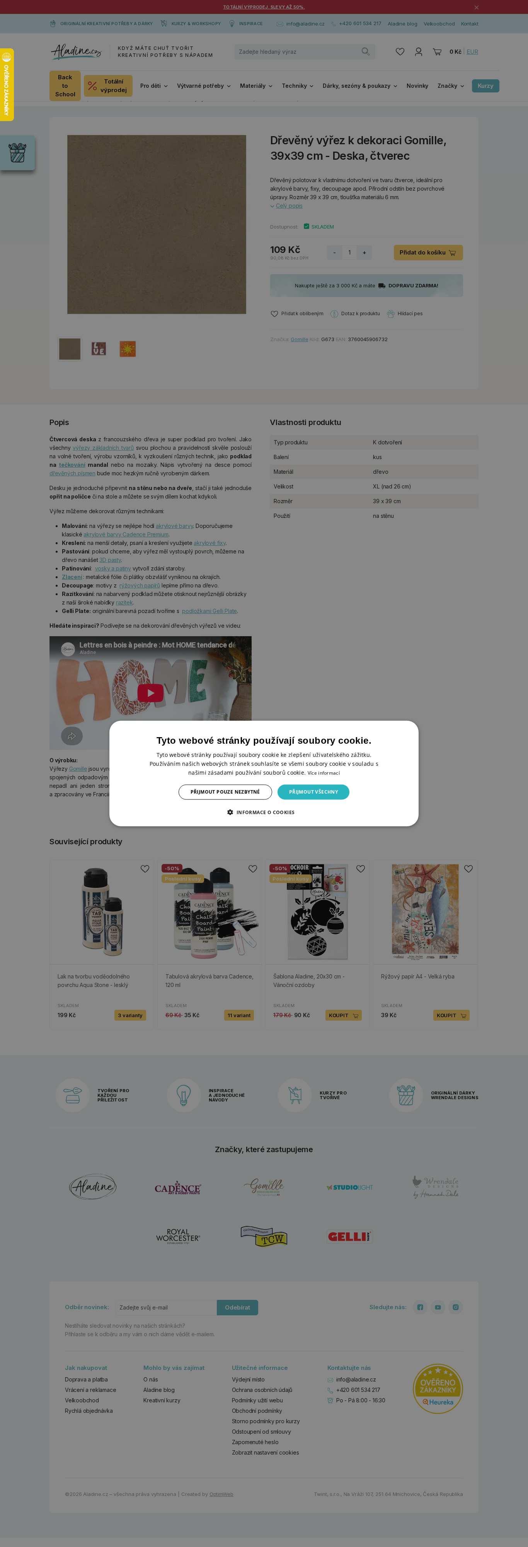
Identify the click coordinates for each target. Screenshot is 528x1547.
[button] (264, 811)
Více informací (324, 773)
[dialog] (264, 773)
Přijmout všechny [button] (313, 792)
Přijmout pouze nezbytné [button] (225, 792)
